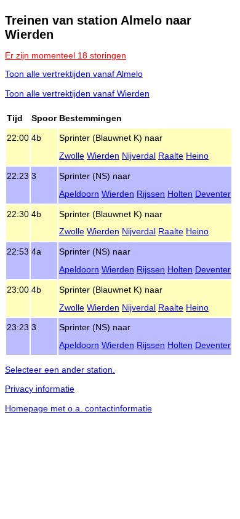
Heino (197, 155)
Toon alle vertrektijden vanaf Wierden (77, 93)
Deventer (213, 194)
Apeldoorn (79, 194)
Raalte (170, 155)
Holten (180, 194)
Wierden (103, 155)
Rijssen (151, 194)
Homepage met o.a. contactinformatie (78, 408)
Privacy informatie (39, 389)
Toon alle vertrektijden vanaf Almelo (74, 74)
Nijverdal (139, 155)
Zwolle (71, 155)
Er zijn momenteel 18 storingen (65, 55)
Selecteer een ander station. (60, 369)
